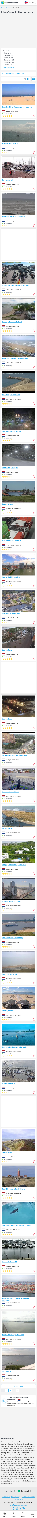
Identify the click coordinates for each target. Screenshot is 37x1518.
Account (14, 1516)
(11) (8, 58)
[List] (28, 79)
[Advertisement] (18, 31)
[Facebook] (13, 1508)
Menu (32, 1516)
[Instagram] (17, 1508)
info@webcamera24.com (18, 1505)
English (31, 2)
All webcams (18, 1499)
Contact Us (6, 1497)
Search (23, 1516)
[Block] (25, 79)
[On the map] (33, 79)
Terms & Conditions (28, 1497)
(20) (9, 60)
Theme (5, 1516)
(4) (8, 55)
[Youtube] (23, 1508)
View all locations (8, 67)
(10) (9, 62)
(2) (8, 53)
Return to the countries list (14, 73)
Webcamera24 (11, 2)
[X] (20, 1508)
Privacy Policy (15, 1497)
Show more (18, 1386)
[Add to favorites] (33, 116)
